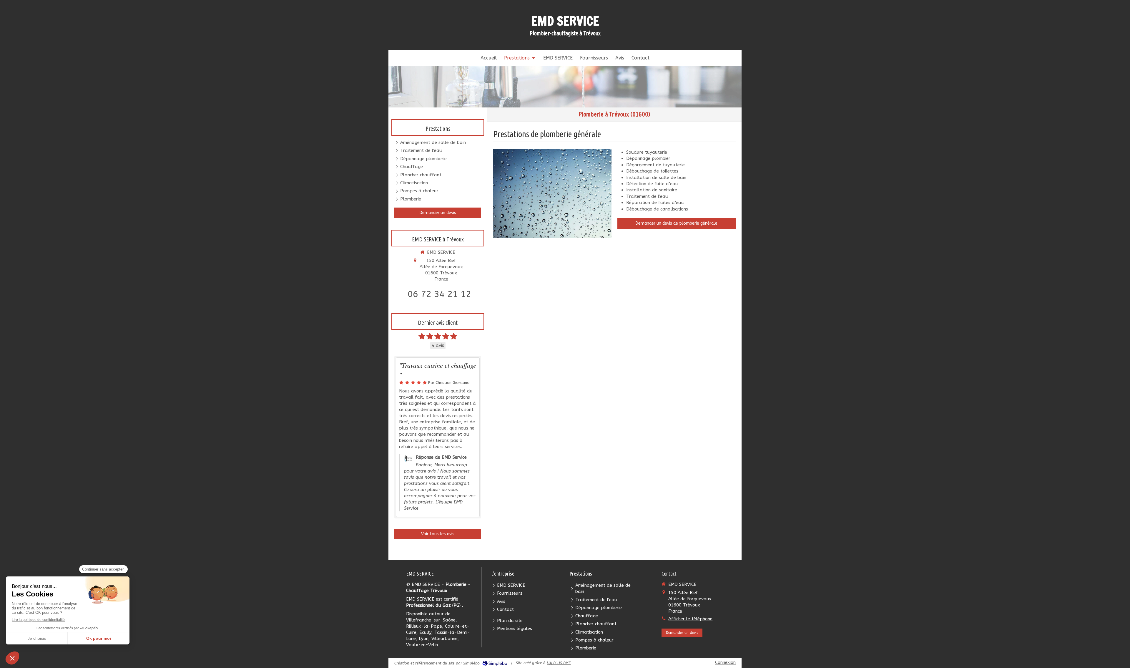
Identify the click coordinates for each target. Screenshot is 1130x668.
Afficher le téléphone (690, 618)
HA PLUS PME (559, 663)
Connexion (725, 662)
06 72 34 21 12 (439, 294)
